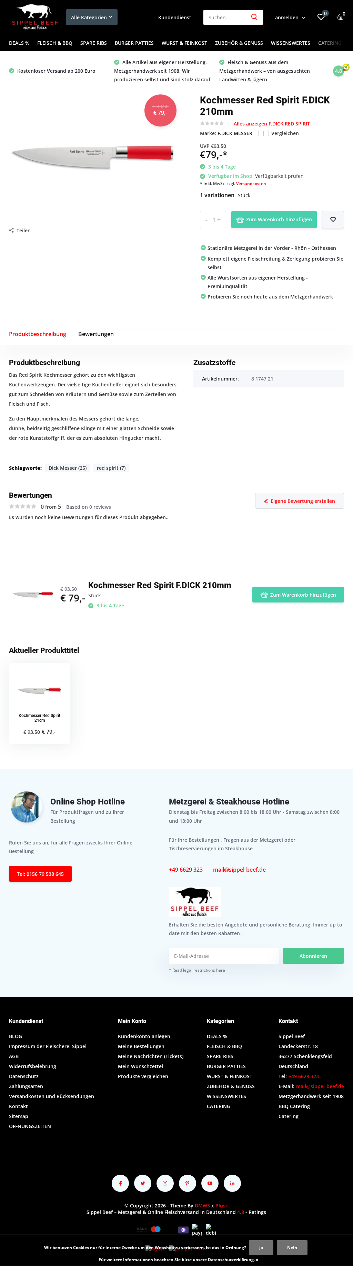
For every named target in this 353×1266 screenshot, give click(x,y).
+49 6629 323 (186, 869)
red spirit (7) (111, 468)
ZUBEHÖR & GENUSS (239, 43)
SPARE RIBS (93, 43)
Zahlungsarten (26, 1086)
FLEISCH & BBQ (54, 43)
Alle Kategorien (89, 17)
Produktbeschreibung (37, 334)
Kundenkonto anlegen (144, 1036)
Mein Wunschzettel (140, 1066)
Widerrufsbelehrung (32, 1066)
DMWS (202, 1205)
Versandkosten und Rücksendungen (51, 1096)
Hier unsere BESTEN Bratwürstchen (260, 71)
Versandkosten (251, 183)
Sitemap (18, 1116)
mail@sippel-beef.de (239, 869)
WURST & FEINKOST (184, 43)
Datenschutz (24, 1076)
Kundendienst (174, 17)
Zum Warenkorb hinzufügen (279, 219)
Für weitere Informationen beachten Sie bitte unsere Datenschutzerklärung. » (178, 1260)
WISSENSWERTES (290, 43)
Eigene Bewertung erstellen (303, 501)
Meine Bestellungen (141, 1046)
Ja (261, 1247)
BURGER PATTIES (134, 43)
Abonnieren (313, 956)
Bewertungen (96, 334)
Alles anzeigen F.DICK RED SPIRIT (272, 123)
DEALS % (19, 43)
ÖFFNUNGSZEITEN (30, 1126)
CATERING (330, 43)
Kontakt (18, 1106)
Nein (292, 1247)
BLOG (15, 1036)
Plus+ (221, 1205)
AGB (14, 1056)
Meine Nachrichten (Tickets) (150, 1056)
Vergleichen (285, 133)
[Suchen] (254, 17)
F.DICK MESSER (236, 133)
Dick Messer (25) (68, 468)
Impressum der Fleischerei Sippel (48, 1046)
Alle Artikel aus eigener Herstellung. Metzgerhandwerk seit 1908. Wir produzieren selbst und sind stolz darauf (57, 71)
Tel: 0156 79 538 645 (40, 874)
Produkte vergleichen (143, 1076)
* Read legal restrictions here (197, 970)
